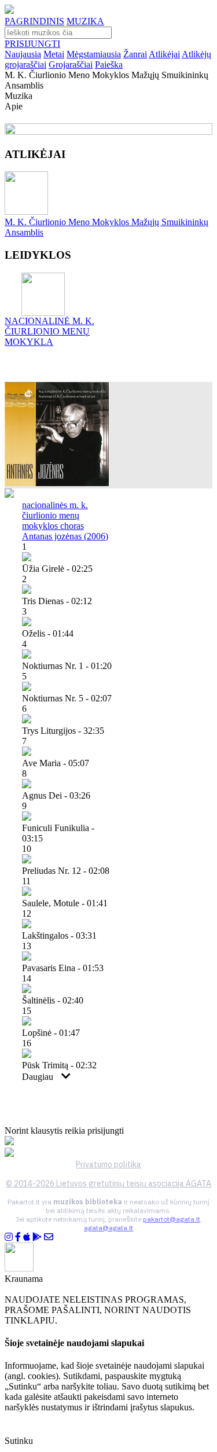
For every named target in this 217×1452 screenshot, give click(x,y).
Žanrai (135, 54)
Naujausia (23, 54)
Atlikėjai (164, 54)
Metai (53, 54)
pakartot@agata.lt (171, 1219)
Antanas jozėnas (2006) (65, 536)
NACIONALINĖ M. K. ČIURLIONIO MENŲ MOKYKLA (49, 331)
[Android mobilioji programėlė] (37, 1237)
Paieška (109, 64)
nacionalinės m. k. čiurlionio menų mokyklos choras (55, 515)
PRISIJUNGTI (32, 44)
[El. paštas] (48, 1237)
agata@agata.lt (108, 1227)
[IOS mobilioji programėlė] (26, 1237)
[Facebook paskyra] (18, 1237)
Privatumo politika (108, 1164)
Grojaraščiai (71, 64)
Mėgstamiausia (94, 54)
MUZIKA (85, 21)
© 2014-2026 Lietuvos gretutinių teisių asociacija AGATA (108, 1183)
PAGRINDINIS (34, 21)
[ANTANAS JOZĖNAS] (57, 483)
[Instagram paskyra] (9, 1237)
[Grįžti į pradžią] (9, 11)
